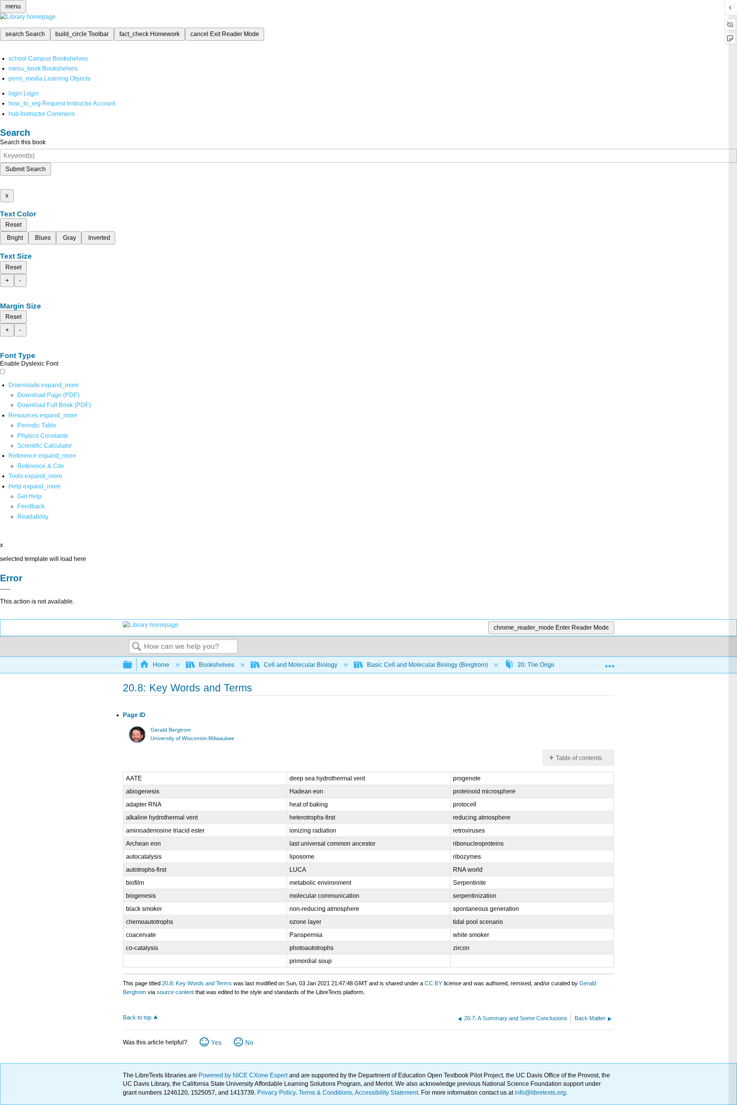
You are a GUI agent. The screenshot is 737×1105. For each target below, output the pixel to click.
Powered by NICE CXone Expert (243, 1075)
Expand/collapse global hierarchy (132, 665)
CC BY (434, 983)
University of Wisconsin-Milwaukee (192, 738)
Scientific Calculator (44, 445)
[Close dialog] (5, 589)
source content (175, 992)
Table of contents (579, 758)
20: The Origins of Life (547, 664)
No (249, 1042)
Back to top (137, 1017)
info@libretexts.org (539, 1092)
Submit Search (25, 169)
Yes (216, 1042)
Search (136, 646)
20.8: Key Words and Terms (197, 983)
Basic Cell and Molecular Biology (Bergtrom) (427, 664)
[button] (31, 506)
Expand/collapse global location (609, 662)
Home (161, 664)
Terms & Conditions (325, 1092)
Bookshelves (216, 664)
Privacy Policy (276, 1092)
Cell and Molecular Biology (300, 664)
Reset (13, 224)
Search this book (23, 142)
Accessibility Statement (386, 1092)
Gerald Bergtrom (170, 730)
